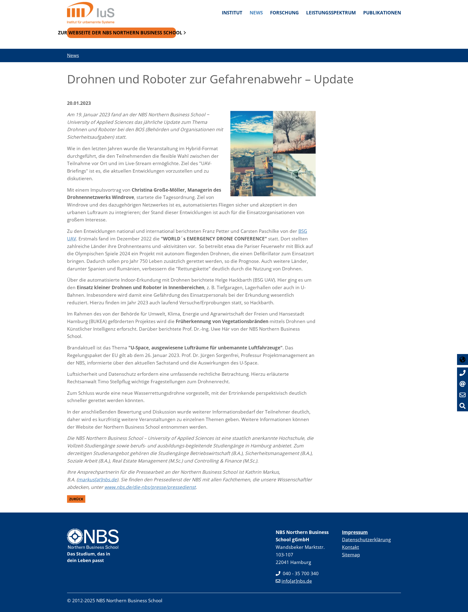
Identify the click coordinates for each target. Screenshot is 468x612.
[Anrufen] (462, 372)
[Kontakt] (462, 383)
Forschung (284, 12)
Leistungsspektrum (331, 12)
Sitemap (351, 554)
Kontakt (350, 547)
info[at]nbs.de (297, 581)
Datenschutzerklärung (366, 539)
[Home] (92, 13)
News (256, 12)
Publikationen (382, 12)
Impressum (355, 532)
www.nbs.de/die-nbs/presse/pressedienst (150, 487)
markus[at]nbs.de (97, 479)
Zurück (76, 499)
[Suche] (462, 405)
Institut (232, 12)
